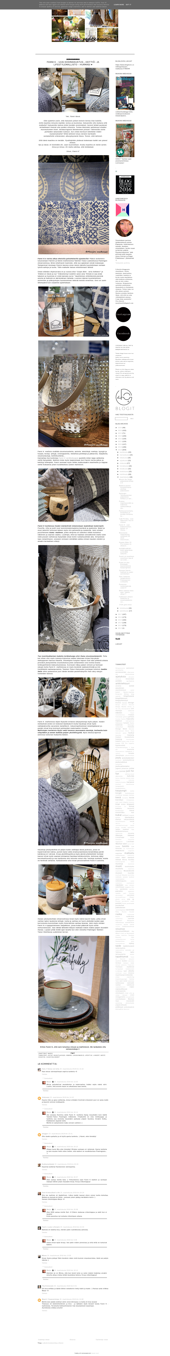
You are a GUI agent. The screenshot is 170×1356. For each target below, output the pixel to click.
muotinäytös (129, 866)
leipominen (119, 833)
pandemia (124, 889)
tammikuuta (124, 611)
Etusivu (73, 1339)
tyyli (125, 971)
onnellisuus (120, 887)
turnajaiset (119, 969)
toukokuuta (124, 471)
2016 (120, 617)
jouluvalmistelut (123, 766)
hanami (126, 723)
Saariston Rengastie (125, 920)
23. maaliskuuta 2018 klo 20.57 (66, 1177)
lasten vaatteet (122, 829)
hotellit (118, 741)
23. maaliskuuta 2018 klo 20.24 (72, 1192)
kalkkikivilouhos (121, 782)
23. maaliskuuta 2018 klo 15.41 (61, 1133)
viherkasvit (120, 993)
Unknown (45, 1097)
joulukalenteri (128, 758)
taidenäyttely (120, 948)
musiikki (131, 873)
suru (132, 941)
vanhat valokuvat (125, 985)
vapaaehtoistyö (120, 987)
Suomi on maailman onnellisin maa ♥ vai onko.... (126, 558)
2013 (120, 625)
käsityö (118, 819)
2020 (120, 444)
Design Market (121, 706)
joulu (118, 757)
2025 (120, 430)
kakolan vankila (125, 778)
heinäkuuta (124, 466)
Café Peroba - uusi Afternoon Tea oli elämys (126, 520)
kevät (131, 798)
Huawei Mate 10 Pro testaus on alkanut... (125, 544)
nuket (132, 881)
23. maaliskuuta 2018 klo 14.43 (62, 1097)
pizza (123, 899)
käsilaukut (129, 817)
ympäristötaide (121, 1005)
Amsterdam (130, 679)
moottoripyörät (120, 861)
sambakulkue (129, 922)
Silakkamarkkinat (128, 926)
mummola (131, 864)
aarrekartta (119, 670)
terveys (118, 963)
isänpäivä (128, 751)
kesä (118, 797)
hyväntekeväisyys (122, 747)
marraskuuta (124, 455)
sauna (126, 924)
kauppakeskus (120, 788)
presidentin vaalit (128, 901)
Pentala (131, 893)
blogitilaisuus (59, 1055)
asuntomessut (121, 690)
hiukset (118, 737)
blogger (45, 1133)
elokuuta (123, 463)
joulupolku (119, 764)
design (131, 703)
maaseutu (120, 850)
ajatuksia (121, 676)
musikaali (119, 875)
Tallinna (119, 952)
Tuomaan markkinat (125, 967)
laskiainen (131, 827)
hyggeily (131, 743)
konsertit (131, 808)
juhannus (124, 768)
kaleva (118, 780)
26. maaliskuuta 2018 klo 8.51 (65, 1286)
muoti (119, 866)
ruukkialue (130, 916)
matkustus (131, 855)
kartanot (130, 782)
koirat (131, 806)
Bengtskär (119, 694)
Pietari (132, 897)
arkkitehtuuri (123, 683)
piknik (118, 899)
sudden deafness (121, 935)
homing (69, 1055)
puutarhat (120, 905)
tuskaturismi (130, 969)
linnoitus (118, 839)
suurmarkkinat (120, 943)
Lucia (129, 844)
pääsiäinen (120, 907)
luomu (118, 846)
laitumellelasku (120, 821)
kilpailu (125, 802)
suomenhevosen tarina (125, 939)
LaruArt (123, 827)
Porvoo (118, 901)
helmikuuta (124, 608)
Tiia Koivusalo (47, 1286)
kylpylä (131, 815)
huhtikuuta (124, 474)
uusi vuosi (123, 981)
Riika (117, 912)
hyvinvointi (120, 745)
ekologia (119, 710)
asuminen (120, 688)
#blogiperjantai (120, 668)
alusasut (118, 679)
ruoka (119, 914)
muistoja (119, 864)
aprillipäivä (130, 681)
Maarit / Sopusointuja (50, 1299)
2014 (120, 622)
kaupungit (121, 790)
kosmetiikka (120, 812)
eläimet (119, 713)
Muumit (124, 875)
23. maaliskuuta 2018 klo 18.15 (66, 1146)
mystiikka (131, 875)
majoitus (119, 853)
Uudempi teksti (43, 1339)
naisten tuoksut (128, 877)
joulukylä (118, 760)
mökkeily (119, 877)
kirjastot (131, 802)
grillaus (131, 716)
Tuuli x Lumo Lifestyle (51, 1227)
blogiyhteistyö (122, 700)
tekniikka (131, 961)
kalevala (131, 780)
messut (131, 857)
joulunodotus (121, 762)
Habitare (119, 721)
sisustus (41, 1057)
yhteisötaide (130, 1003)
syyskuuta (123, 460)
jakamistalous (129, 755)
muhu (132, 861)
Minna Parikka (128, 859)
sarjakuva (119, 924)
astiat (50, 1055)
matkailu (129, 853)
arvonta (118, 686)
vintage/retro (120, 997)
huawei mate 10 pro (127, 741)
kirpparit (130, 804)
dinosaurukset (126, 708)
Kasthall (118, 784)
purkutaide (130, 903)
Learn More (119, 4)
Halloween (119, 723)
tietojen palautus (121, 965)
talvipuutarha (121, 954)
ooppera (128, 887)
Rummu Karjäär (128, 912)
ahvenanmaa (129, 674)
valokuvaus (120, 983)
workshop (119, 1003)
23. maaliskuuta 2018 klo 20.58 (66, 1209)
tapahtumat (122, 956)
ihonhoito (130, 749)
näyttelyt (119, 885)
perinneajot (119, 895)
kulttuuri (126, 815)
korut (132, 810)
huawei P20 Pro (122, 743)
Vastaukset (48, 1078)
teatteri (124, 961)
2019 (120, 447)
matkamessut (120, 855)
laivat (132, 821)
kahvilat (130, 776)
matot (103, 1055)
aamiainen (130, 668)
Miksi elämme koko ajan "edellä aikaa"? (126, 592)
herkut (131, 733)
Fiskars (131, 715)
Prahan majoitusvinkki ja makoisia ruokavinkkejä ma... (126, 505)
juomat (123, 771)
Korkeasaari (120, 810)
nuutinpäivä (130, 883)
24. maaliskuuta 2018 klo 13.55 (59, 1255)
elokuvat (131, 710)
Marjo (49, 1082)
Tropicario (131, 965)
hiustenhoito (129, 737)
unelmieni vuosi (121, 973)
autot (132, 690)
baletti (118, 692)
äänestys (126, 1009)
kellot (132, 791)
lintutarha (131, 839)
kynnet (118, 817)
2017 (120, 614)
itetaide (131, 753)
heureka (118, 735)
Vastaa (44, 1074)
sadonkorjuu (120, 922)
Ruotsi (118, 916)
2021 (120, 441)
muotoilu (119, 869)
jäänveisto (119, 776)
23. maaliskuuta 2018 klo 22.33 (72, 1227)
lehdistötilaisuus (122, 831)
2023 (120, 436)
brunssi (118, 702)
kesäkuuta (124, 469)
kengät (119, 793)
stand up (123, 933)
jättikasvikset (129, 774)
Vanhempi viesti (102, 1339)
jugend (118, 768)
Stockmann (130, 933)
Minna (44, 1255)
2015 (120, 620)
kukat (119, 815)
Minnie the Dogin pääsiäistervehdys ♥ (126, 481)
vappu (132, 987)
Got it (128, 4)
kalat (132, 778)
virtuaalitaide (130, 997)
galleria (125, 716)
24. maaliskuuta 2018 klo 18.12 (66, 1270)
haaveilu (130, 719)
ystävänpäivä (129, 1007)
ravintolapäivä (120, 910)
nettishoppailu (121, 881)
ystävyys (119, 1007)
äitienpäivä (119, 1009)
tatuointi (131, 959)
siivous (118, 926)
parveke (119, 891)
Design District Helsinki (125, 704)
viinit (132, 995)
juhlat (131, 768)
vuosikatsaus (120, 999)
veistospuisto (121, 991)
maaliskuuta (124, 477)
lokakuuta (123, 458)
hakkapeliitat (130, 721)
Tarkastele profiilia (123, 263)
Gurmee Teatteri (121, 719)
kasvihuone (130, 784)
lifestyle (88, 1055)
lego (132, 829)
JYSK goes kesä (125, 604)
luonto (125, 846)
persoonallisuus (121, 897)
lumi (132, 844)
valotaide (130, 983)
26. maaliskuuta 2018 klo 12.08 (71, 1299)
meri (124, 857)
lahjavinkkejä (78, 1055)
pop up (130, 899)
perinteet (130, 895)
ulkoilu (131, 971)
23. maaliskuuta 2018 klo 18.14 (66, 1112)
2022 (120, 438)
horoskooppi (130, 739)
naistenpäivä (120, 879)
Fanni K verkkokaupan (69, 458)
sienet (132, 924)
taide (118, 946)
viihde (126, 993)
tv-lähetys (119, 971)
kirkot (123, 804)
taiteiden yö (129, 950)
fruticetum (119, 716)
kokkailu (119, 808)
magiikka (131, 850)
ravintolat (130, 910)
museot (119, 873)
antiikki (119, 681)
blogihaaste (129, 696)
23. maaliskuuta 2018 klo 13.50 (66, 1082)
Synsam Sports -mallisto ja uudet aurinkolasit (126, 572)
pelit (124, 893)
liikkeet (96, 1055)
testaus (125, 963)
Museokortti (129, 871)
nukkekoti (119, 883)
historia (131, 735)
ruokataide (130, 914)
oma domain (129, 885)
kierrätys (119, 800)
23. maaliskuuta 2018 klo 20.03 (66, 1164)
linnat (132, 837)
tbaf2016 (118, 961)
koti (132, 812)
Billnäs (126, 694)
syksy (131, 943)
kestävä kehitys (128, 795)
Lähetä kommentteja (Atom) (52, 1343)
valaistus (131, 981)
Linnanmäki (120, 837)
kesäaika (125, 797)
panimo (132, 889)
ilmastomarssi (120, 751)
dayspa (124, 702)
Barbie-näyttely (129, 692)
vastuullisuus (121, 989)
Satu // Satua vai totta (50, 1069)
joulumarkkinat (128, 760)
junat (117, 771)
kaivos (118, 778)
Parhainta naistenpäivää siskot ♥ (125, 586)
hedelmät (119, 725)
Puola (124, 903)
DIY (132, 708)
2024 (120, 433)
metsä (118, 860)
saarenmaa (119, 918)
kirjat (118, 804)
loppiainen (119, 841)
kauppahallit (120, 786)
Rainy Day (95, 1353)
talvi (132, 952)
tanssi (132, 954)
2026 (120, 427)
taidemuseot (128, 946)
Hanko (132, 723)
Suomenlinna (120, 941)
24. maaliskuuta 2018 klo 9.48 (65, 1240)
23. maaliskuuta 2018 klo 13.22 (72, 1069)
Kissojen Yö (121, 806)
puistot (119, 903)
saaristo (131, 918)
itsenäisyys (120, 755)
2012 (120, 628)
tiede (132, 963)
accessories (121, 672)
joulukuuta (124, 452)
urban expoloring (125, 977)
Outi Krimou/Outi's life (51, 1192)
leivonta (131, 833)
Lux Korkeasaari (128, 848)
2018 (120, 450)
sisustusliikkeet (53, 1057)
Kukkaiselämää (48, 1164)
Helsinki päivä (121, 733)
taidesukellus (120, 950)
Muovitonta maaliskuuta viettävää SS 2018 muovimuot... (124, 536)
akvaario (131, 677)
